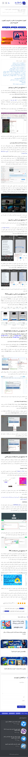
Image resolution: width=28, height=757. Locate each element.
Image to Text (23, 81)
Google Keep (16, 337)
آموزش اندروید (8, 9)
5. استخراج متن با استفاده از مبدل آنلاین (18, 80)
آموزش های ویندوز (16, 9)
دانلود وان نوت (14, 100)
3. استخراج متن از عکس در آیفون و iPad (18, 68)
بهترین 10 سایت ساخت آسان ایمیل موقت (12, 608)
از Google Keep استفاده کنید (20, 78)
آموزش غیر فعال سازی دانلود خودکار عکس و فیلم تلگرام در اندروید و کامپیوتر (12, 737)
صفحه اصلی (23, 9)
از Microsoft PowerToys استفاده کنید (18, 66)
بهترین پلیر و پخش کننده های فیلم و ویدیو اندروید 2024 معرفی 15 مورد (17, 611)
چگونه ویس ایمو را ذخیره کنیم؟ (18, 651)
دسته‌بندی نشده (11, 713)
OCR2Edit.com (17, 505)
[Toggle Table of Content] (24, 61)
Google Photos (6, 228)
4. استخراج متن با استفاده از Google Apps (17, 70)
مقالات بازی (18, 713)
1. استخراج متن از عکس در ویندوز (19, 63)
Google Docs (4, 335)
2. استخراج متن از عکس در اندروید (19, 67)
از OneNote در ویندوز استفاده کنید (19, 64)
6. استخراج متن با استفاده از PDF (19, 84)
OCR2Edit (24, 82)
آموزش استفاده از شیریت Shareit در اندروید (12, 721)
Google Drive (17, 335)
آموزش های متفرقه (21, 11)
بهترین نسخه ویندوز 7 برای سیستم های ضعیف (15, 669)
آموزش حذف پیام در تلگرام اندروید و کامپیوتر (12, 744)
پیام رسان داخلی (5, 713)
